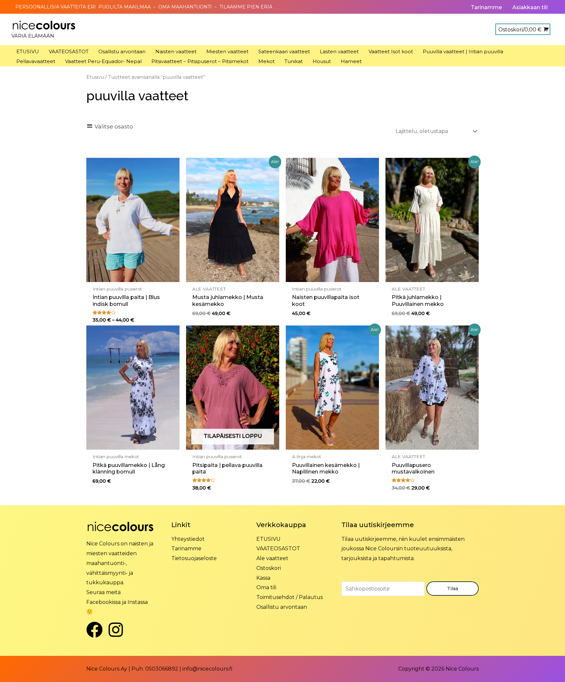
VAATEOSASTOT (278, 548)
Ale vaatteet (272, 558)
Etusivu (95, 77)
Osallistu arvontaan (281, 607)
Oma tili (266, 587)
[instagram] (118, 630)
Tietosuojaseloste (194, 558)
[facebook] (97, 630)
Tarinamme (186, 548)
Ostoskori (268, 568)
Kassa (263, 578)
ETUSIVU (268, 539)
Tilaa (452, 588)
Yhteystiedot (188, 539)
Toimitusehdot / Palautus (289, 597)
